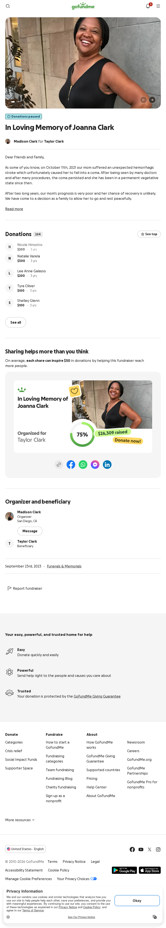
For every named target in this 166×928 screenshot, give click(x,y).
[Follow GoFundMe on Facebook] (132, 849)
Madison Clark (29, 512)
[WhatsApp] (83, 464)
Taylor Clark (27, 541)
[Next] (152, 99)
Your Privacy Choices (73, 878)
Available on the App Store (150, 869)
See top (151, 234)
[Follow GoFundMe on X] (149, 849)
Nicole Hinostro (29, 245)
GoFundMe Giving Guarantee (97, 696)
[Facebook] (71, 464)
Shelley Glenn (28, 305)
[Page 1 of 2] (13, 101)
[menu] (158, 6)
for (39, 141)
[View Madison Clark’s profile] (9, 516)
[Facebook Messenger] (95, 464)
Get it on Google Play (124, 869)
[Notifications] (148, 6)
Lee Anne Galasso (31, 275)
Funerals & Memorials (64, 566)
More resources (18, 819)
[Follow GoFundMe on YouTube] (141, 849)
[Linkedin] (107, 464)
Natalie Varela (28, 260)
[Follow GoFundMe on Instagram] (158, 849)
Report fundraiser (27, 588)
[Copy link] (58, 464)
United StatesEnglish (27, 848)
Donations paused (25, 116)
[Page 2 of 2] (17, 101)
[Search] (7, 6)
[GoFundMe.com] (83, 6)
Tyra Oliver (26, 290)
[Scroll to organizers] (7, 141)
